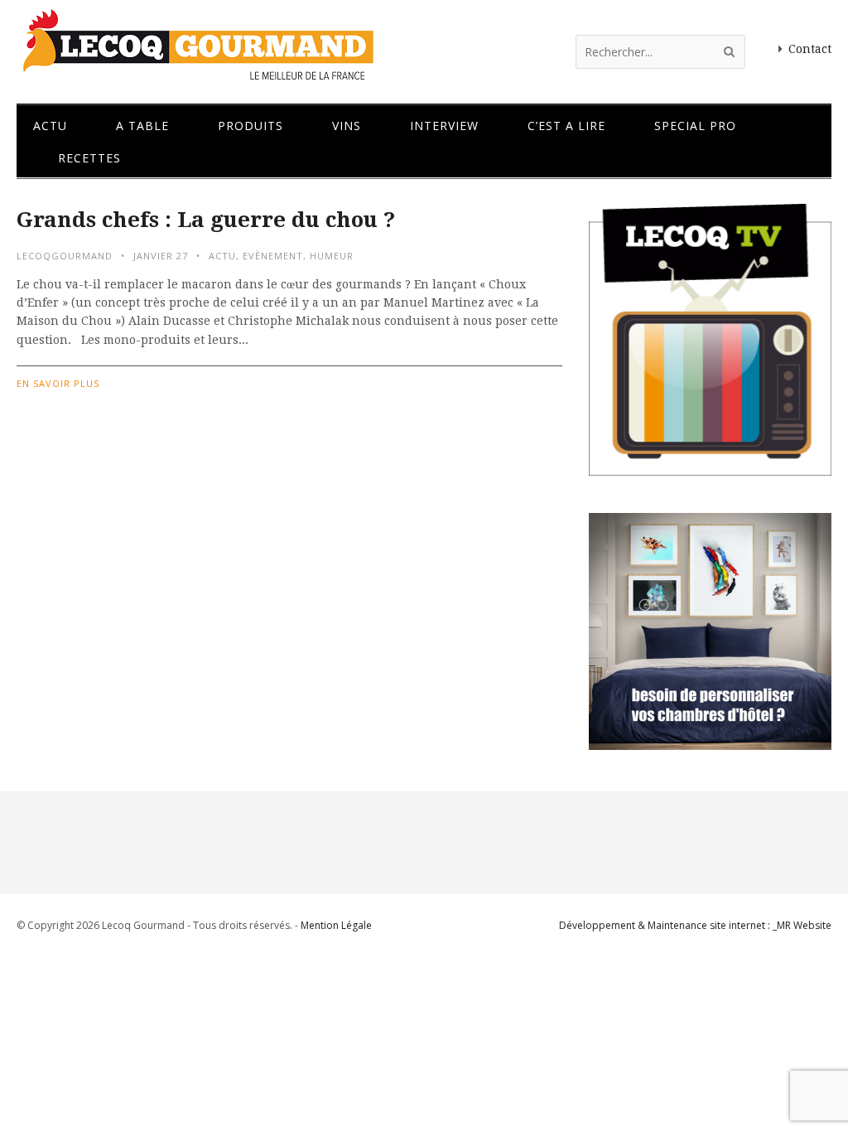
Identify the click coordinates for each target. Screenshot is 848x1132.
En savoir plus (58, 383)
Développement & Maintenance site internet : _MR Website (695, 925)
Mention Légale (336, 925)
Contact (809, 49)
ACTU (222, 255)
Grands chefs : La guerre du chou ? (206, 219)
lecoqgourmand (65, 255)
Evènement (273, 255)
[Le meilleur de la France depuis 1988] (197, 72)
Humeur (332, 255)
